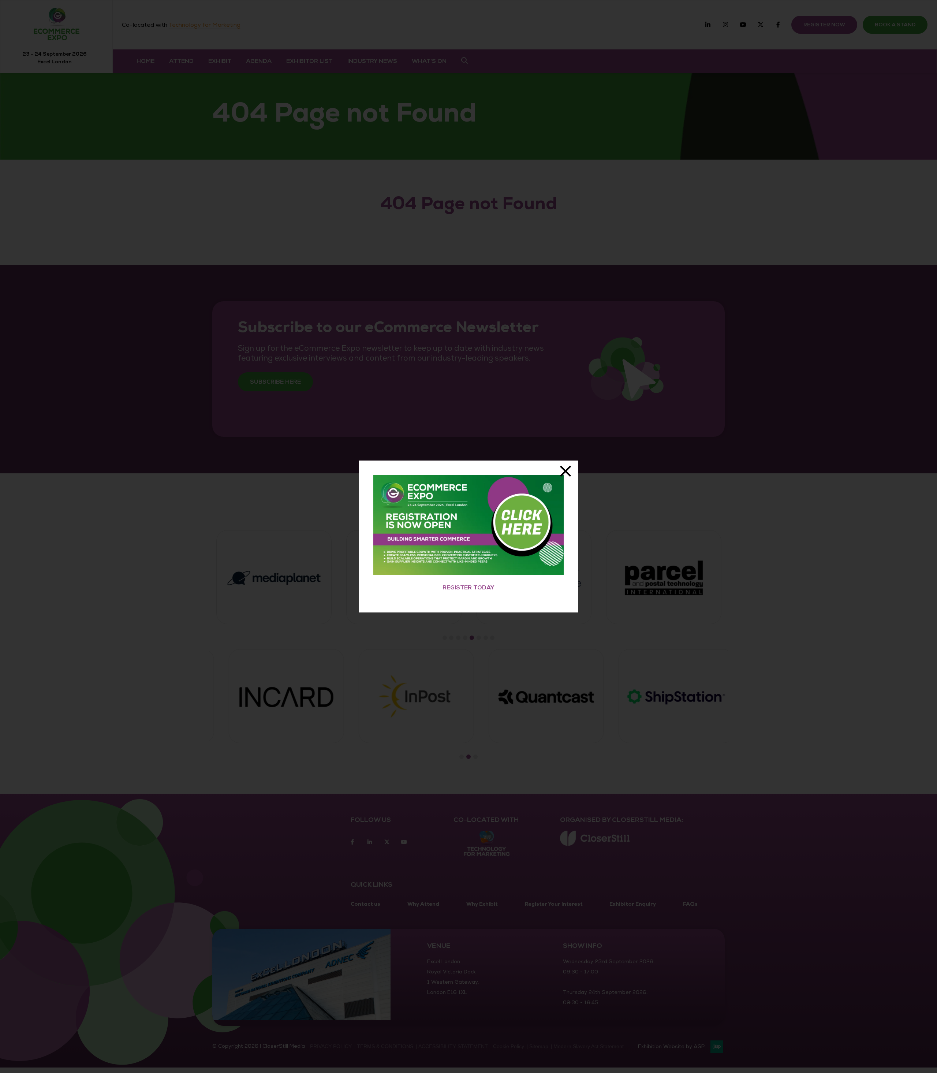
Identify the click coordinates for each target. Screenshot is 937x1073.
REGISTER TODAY (468, 587)
